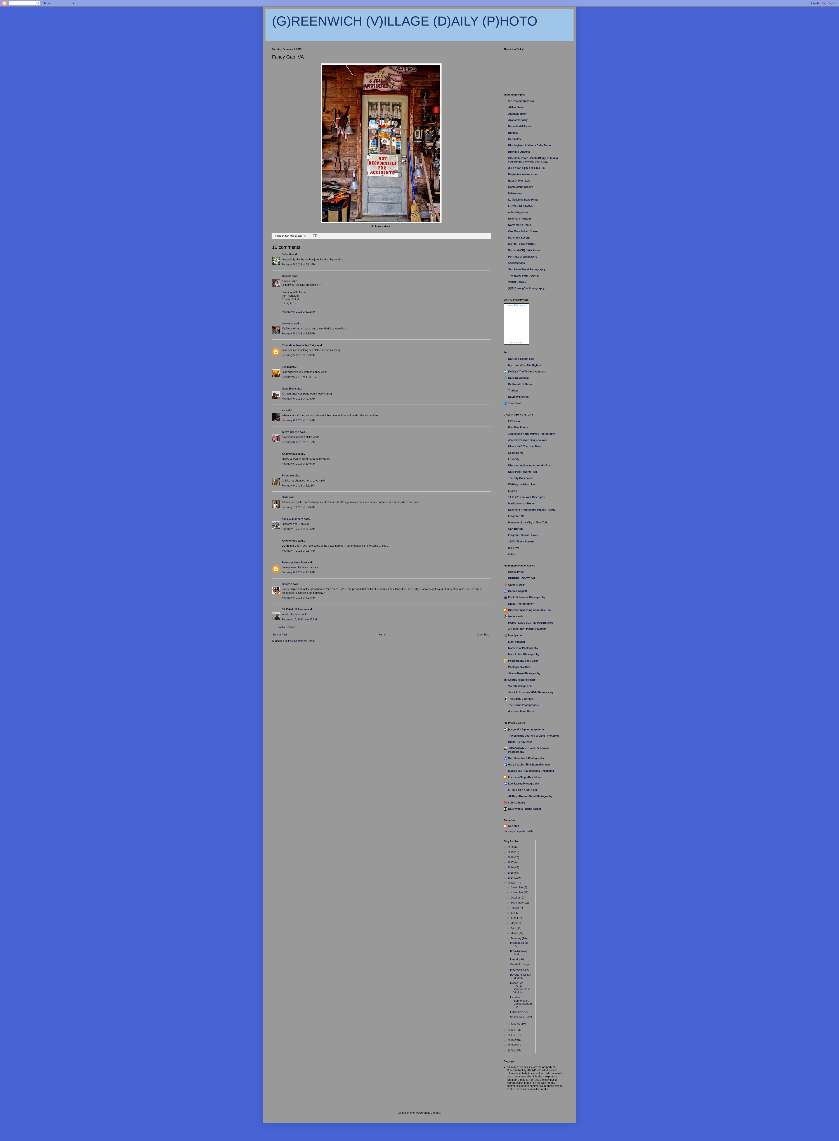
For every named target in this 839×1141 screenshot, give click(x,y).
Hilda (285, 497)
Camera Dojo (516, 584)
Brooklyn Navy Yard (518, 953)
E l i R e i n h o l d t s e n (522, 789)
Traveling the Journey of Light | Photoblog (533, 735)
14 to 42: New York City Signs (526, 497)
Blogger (435, 1112)
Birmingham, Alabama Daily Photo (529, 145)
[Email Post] (314, 235)
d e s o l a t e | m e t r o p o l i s (526, 168)
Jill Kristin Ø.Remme (294, 609)
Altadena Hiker (517, 113)
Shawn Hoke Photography (524, 673)
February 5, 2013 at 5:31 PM (298, 264)
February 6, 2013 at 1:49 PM (298, 463)
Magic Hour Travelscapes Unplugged (531, 770)
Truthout (513, 390)
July (513, 912)
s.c (284, 410)
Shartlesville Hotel (521, 1017)
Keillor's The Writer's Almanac (527, 371)
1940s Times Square (521, 541)
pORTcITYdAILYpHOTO (522, 244)
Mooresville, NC (519, 969)
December (517, 887)
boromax (287, 323)
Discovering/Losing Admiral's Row (529, 465)
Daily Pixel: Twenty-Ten (522, 471)
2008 (511, 1050)
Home (382, 634)
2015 (511, 872)
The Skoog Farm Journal (523, 275)
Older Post (483, 634)
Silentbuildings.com (520, 686)
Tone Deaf (514, 403)
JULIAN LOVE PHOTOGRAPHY (527, 629)
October (516, 897)
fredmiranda (516, 616)
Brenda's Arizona (519, 151)
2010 (511, 1040)
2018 (511, 857)
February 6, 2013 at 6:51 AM (298, 442)
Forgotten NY (516, 516)
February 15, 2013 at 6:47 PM (299, 619)
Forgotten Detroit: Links (523, 535)
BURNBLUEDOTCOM (521, 578)
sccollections (516, 263)
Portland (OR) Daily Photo (524, 250)
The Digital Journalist (521, 698)
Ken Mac (513, 825)
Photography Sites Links (523, 660)
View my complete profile (518, 831)
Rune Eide (288, 388)
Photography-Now (519, 667)
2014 (511, 877)
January (516, 1023)
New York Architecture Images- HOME (532, 509)
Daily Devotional (518, 377)
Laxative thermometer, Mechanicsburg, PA (521, 1002)
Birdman (287, 475)
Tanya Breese (290, 432)
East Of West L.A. (519, 180)
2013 (511, 883)
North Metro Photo (519, 225)
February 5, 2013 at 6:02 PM (298, 311)
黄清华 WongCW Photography (526, 288)
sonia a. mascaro (292, 519)
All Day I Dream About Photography (530, 796)
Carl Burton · (516, 528)
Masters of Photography (523, 648)
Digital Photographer (521, 603)
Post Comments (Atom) (301, 640)
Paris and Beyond (519, 237)
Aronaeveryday (518, 120)
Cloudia (286, 276)
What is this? (516, 342)
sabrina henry (516, 802)
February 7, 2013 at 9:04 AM (298, 528)
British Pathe (516, 572)
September (517, 902)
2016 (511, 867)
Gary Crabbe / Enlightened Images (529, 764)
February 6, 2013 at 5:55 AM (298, 420)
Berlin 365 (514, 139)
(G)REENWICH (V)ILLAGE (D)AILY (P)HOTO (404, 21)
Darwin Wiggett (517, 591)
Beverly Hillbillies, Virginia (520, 976)
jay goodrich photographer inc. (527, 729)
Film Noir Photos (518, 427)
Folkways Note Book (294, 562)
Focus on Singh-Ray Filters (525, 777)
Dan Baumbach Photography (526, 758)
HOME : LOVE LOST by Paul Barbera (530, 622)
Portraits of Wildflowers (522, 256)
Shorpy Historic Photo (522, 679)
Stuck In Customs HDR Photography (530, 692)
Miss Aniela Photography (523, 654)
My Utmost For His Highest (525, 365)
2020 (511, 847)
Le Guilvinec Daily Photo (523, 199)
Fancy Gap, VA (519, 1012)
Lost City (513, 459)
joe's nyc (513, 547)
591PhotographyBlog (521, 101)
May (513, 923)
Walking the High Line (521, 484)
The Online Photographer (523, 705)
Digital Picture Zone (520, 742)
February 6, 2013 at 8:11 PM (298, 485)
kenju (285, 367)
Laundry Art (517, 959)
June (514, 917)
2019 (511, 852)
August (515, 907)
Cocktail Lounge (520, 964)
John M (286, 254)
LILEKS (512, 490)
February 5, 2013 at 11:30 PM (299, 377)
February (516, 938)
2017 (511, 862)
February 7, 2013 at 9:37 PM (298, 550)
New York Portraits (520, 218)
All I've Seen (516, 107)
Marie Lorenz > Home (521, 503)
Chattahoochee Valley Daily (299, 345)
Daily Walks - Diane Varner (524, 808)
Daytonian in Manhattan (522, 174)
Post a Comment (287, 627)
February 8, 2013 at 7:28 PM (298, 597)
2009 (511, 1045)
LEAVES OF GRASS (520, 206)
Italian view (515, 193)
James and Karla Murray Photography (532, 433)
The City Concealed (520, 478)
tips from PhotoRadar (521, 711)
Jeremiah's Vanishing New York (527, 440)
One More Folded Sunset (523, 231)
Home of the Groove (520, 187)
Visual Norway (517, 282)
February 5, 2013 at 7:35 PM (298, 333)
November (517, 892)
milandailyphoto (518, 212)
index (511, 554)
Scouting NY (516, 452)
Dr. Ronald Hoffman (520, 384)
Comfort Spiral (290, 299)
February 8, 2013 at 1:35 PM (298, 572)
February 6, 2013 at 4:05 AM (298, 398)
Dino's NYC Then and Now (524, 446)
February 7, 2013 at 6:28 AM (298, 507)
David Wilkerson (518, 396)
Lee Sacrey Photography (523, 783)
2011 (511, 1035)
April (514, 928)
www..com (516, 305)
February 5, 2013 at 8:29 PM (298, 355)
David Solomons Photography (526, 597)
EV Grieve (514, 421)
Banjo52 (287, 584)
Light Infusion (516, 641)
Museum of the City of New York (528, 522)
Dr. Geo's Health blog (521, 358)
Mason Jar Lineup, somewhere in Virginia (520, 988)
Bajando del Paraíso (520, 126)
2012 (511, 1030)
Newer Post (280, 634)
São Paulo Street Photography (527, 269)
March (515, 933)
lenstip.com (515, 635)
